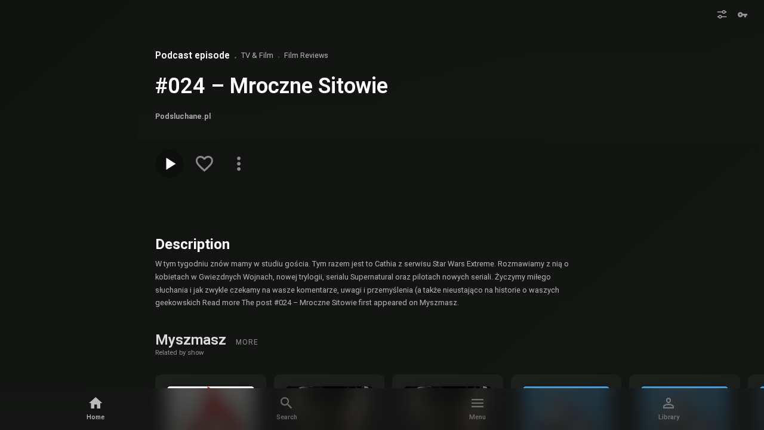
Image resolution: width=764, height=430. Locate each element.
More (247, 342)
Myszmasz (192, 339)
